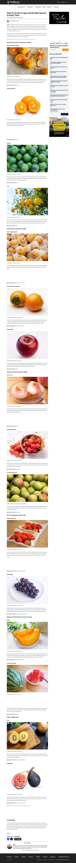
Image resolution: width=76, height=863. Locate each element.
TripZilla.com (9, 856)
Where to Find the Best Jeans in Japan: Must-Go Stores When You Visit (23, 39)
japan (9, 833)
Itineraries (38, 7)
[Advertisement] (27, 132)
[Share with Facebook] (8, 839)
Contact (49, 7)
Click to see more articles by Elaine (30, 850)
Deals (44, 7)
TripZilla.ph (38, 856)
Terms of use (45, 859)
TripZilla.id (17, 856)
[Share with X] (11, 839)
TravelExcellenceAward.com (63, 856)
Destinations (21, 7)
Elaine (14, 844)
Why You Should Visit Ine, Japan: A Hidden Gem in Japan (21, 805)
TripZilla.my (31, 856)
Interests (30, 7)
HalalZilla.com (53, 856)
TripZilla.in (24, 856)
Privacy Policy (51, 859)
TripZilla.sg (45, 856)
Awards (56, 7)
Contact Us (39, 859)
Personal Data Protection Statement (62, 859)
